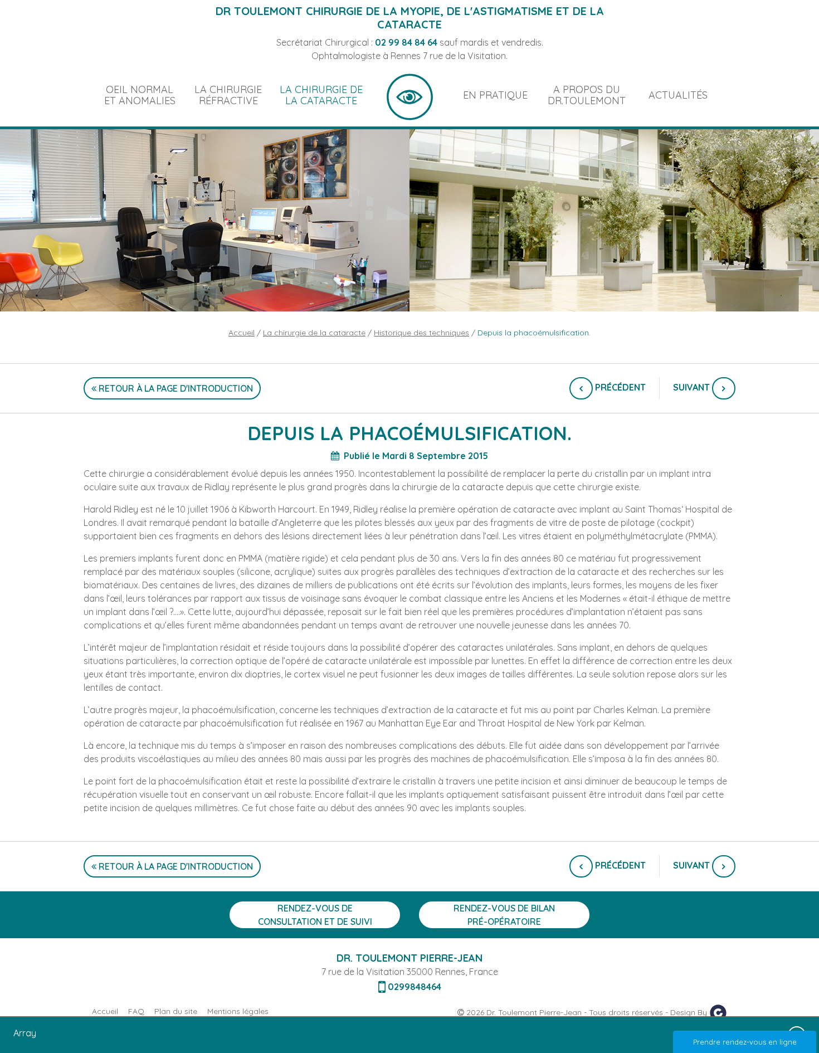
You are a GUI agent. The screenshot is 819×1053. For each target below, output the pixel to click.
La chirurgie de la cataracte (321, 95)
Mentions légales (238, 1011)
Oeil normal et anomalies (140, 95)
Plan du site (175, 1011)
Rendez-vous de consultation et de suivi (315, 915)
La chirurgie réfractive (228, 95)
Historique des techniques (421, 333)
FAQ (136, 1011)
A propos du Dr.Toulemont (587, 95)
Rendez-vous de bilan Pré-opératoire (504, 915)
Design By (689, 1012)
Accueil (409, 95)
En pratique (495, 95)
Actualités (678, 95)
